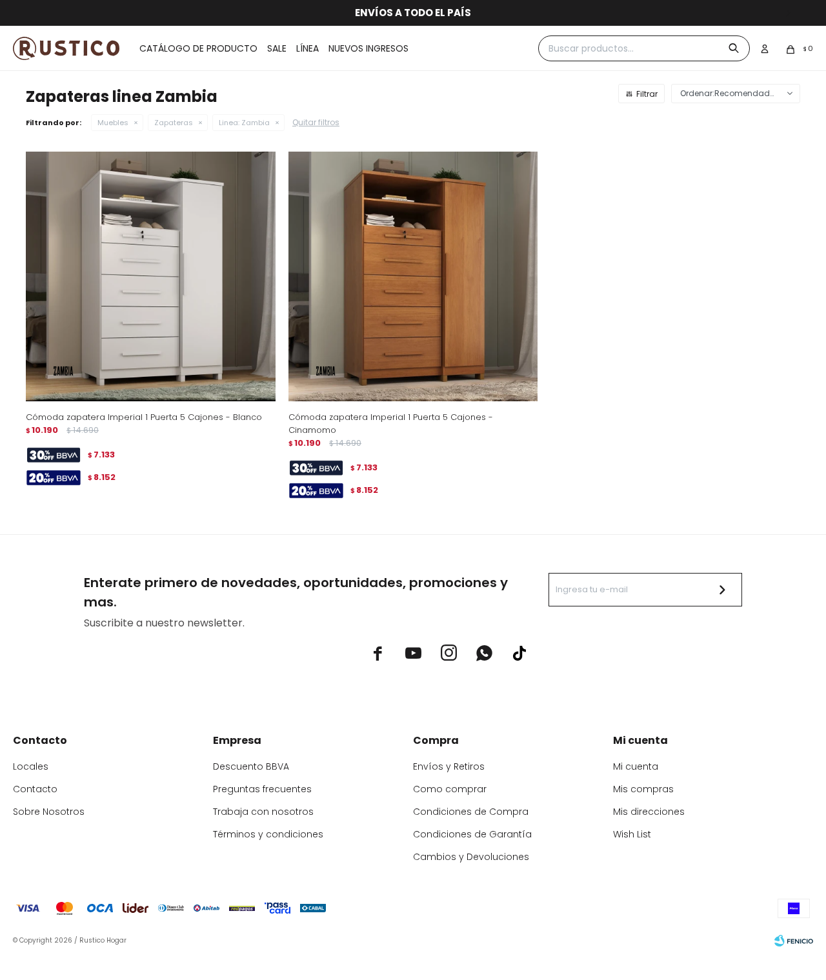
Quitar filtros (315, 122)
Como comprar (450, 789)
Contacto (35, 789)
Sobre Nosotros (49, 811)
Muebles (112, 122)
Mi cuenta (635, 766)
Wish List (632, 834)
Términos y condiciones (268, 834)
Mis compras (643, 789)
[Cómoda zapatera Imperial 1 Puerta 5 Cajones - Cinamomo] (413, 276)
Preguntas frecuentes (262, 789)
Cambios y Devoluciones (471, 856)
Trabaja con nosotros (263, 811)
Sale (277, 48)
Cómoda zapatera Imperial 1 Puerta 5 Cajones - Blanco (144, 417)
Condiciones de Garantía (472, 834)
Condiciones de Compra (471, 811)
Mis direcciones (649, 811)
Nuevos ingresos (368, 48)
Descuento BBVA (251, 766)
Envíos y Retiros (449, 766)
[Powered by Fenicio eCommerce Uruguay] (793, 940)
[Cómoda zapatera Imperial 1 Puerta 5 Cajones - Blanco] (151, 276)
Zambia (244, 122)
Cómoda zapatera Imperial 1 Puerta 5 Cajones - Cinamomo (390, 423)
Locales (30, 766)
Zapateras (173, 122)
